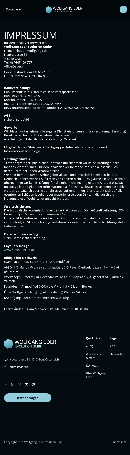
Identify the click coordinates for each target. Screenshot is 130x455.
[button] (14, 9)
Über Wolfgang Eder (96, 375)
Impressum (119, 442)
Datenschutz (118, 354)
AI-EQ (89, 346)
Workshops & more (93, 356)
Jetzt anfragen (28, 398)
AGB (112, 346)
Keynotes (92, 365)
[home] (72, 9)
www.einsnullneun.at (19, 250)
